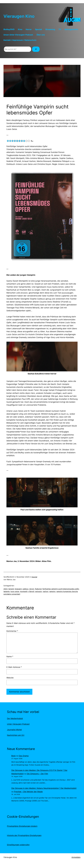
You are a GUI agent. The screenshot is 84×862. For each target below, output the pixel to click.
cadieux (25, 589)
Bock (13, 756)
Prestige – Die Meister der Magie (28, 792)
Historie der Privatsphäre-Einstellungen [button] (24, 835)
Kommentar (12, 631)
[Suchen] (36, 49)
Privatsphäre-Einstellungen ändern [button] (22, 826)
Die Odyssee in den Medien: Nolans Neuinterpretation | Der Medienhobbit (43, 788)
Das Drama (24, 756)
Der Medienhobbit (15, 718)
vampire (52, 591)
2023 (6, 589)
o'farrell (31, 591)
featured (38, 589)
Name (9, 656)
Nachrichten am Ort (15, 735)
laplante (7, 591)
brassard (18, 589)
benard (11, 589)
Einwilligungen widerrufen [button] (18, 845)
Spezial (34, 577)
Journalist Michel (14, 730)
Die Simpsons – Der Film (37, 774)
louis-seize (14, 591)
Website (10, 678)
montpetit (23, 591)
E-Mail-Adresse (14, 667)
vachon (45, 591)
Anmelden (76, 857)
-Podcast (18, 724)
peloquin (38, 591)
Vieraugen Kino (19, 16)
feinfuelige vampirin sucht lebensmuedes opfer (60, 589)
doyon (31, 589)
